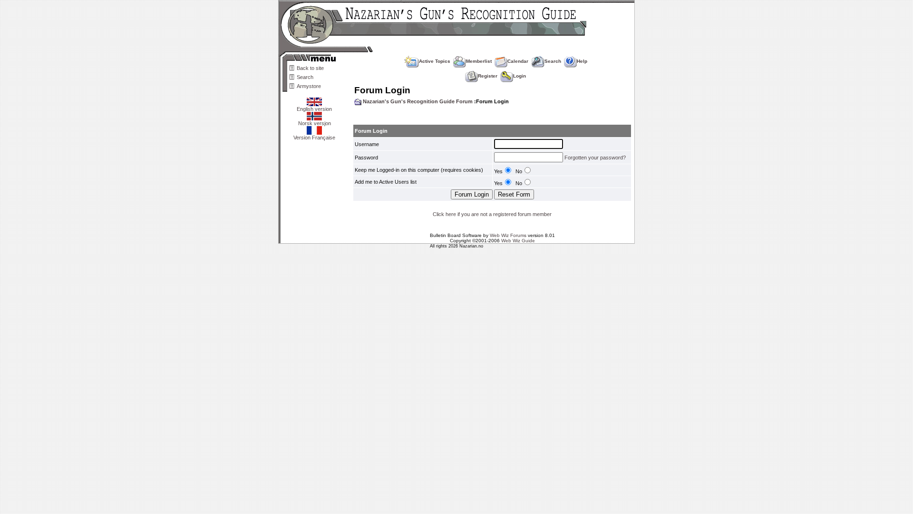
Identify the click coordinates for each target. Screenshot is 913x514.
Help (582, 61)
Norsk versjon (314, 123)
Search (305, 77)
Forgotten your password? (595, 157)
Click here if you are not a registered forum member (492, 214)
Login (519, 76)
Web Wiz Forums (508, 235)
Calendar (517, 61)
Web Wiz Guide (518, 240)
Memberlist (479, 61)
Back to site (310, 68)
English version (314, 109)
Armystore (309, 86)
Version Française (314, 137)
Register (487, 76)
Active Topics (434, 61)
